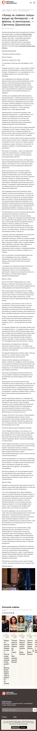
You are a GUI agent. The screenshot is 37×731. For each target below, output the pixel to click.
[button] (33, 651)
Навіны (4, 717)
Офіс (15, 717)
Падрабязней (15, 727)
